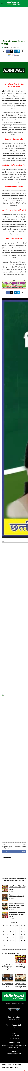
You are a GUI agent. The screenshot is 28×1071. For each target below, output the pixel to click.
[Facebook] (8, 51)
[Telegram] (18, 51)
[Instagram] (11, 1009)
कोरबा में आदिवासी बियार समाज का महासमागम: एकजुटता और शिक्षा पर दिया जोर (17, 914)
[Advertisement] (14, 25)
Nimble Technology (20, 1070)
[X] (11, 51)
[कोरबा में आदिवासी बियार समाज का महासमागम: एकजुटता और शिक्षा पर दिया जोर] (5, 915)
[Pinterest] (14, 1009)
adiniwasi (7, 47)
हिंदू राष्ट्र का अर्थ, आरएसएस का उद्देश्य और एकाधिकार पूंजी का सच (7, 985)
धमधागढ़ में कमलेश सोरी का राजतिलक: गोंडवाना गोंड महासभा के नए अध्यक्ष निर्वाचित (17, 887)
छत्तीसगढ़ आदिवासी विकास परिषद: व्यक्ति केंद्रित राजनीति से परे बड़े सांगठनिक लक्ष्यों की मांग (16, 905)
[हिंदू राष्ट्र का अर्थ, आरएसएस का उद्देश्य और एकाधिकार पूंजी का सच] (5, 897)
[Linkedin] (15, 51)
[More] (22, 51)
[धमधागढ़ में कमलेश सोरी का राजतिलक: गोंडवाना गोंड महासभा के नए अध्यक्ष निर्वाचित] (5, 888)
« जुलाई (3, 946)
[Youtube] (19, 1009)
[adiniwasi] (3, 47)
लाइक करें (23, 851)
